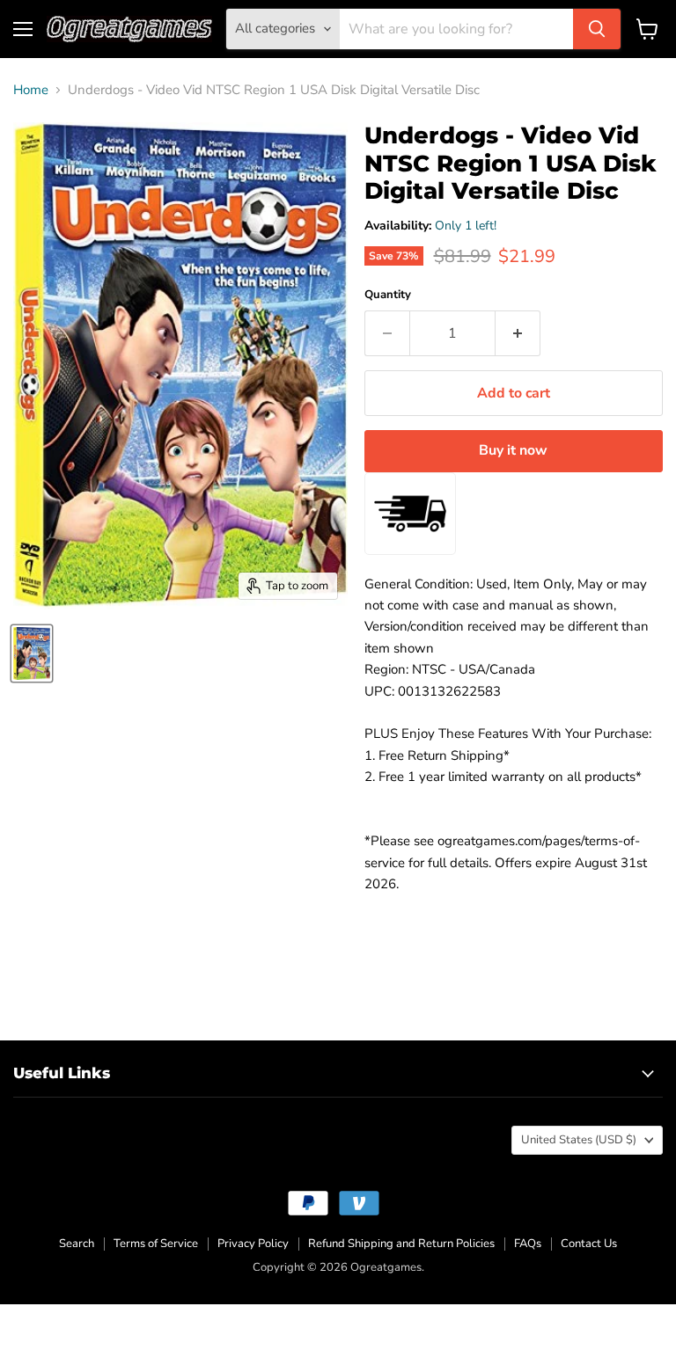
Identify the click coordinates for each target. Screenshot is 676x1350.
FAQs (527, 1243)
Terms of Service (156, 1243)
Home (30, 90)
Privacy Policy (253, 1243)
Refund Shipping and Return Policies (401, 1243)
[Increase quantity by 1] (518, 333)
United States (578, 1140)
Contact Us (589, 1243)
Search (76, 1243)
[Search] (597, 29)
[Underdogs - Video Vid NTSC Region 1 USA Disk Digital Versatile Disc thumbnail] (31, 653)
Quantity (387, 295)
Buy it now (513, 450)
